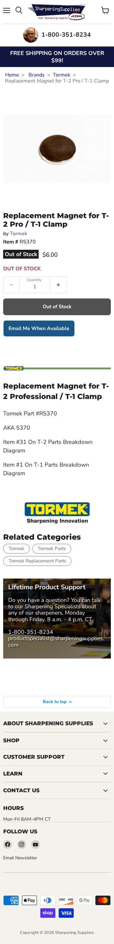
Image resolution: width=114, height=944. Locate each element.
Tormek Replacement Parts (37, 561)
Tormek (61, 74)
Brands (36, 74)
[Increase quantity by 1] (58, 284)
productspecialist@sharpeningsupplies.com (56, 641)
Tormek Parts (52, 548)
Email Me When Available (39, 328)
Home (12, 74)
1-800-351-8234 (30, 632)
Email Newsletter (20, 858)
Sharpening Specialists (52, 606)
